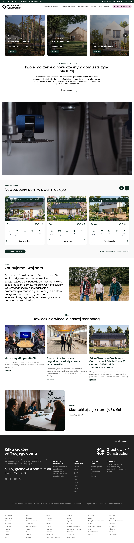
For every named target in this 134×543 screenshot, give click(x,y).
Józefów (49, 529)
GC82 (76, 479)
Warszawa (8, 515)
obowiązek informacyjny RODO (116, 470)
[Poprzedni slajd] (8, 35)
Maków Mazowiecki (94, 526)
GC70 (76, 482)
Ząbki (90, 518)
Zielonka (28, 537)
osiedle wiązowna (60, 474)
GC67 (76, 485)
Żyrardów (70, 521)
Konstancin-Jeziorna (74, 529)
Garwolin (112, 524)
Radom (28, 515)
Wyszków (8, 524)
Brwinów (7, 532)
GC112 (76, 470)
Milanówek (112, 529)
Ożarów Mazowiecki (53, 537)
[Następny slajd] (125, 35)
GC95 (76, 473)
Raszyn (28, 529)
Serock (7, 535)
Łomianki (49, 532)
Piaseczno (29, 518)
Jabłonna (70, 535)
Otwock (49, 518)
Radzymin (49, 535)
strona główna (96, 467)
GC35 (76, 489)
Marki (69, 518)
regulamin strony (113, 467)
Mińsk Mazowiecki (31, 521)
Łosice (48, 526)
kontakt (106, 7)
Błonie (28, 532)
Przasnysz (112, 526)
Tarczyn (112, 532)
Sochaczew (50, 521)
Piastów (90, 529)
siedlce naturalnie (60, 467)
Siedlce (69, 515)
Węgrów (7, 529)
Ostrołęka (91, 515)
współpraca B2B (83, 7)
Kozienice (8, 526)
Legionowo (8, 518)
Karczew (70, 532)
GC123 (76, 467)
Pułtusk (69, 524)
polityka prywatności (115, 464)
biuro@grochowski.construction (28, 469)
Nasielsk (28, 535)
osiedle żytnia (58, 476)
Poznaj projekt (24, 241)
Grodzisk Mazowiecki (116, 521)
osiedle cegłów (59, 469)
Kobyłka (111, 518)
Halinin (7, 537)
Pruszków (112, 515)
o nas (93, 469)
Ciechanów (29, 524)
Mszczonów (71, 537)
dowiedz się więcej (15, 251)
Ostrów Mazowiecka (74, 526)
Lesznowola (113, 535)
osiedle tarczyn (59, 471)
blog (100, 7)
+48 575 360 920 (17, 473)
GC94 (76, 476)
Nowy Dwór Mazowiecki (96, 521)
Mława (48, 524)
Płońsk (90, 524)
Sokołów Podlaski (31, 526)
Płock (48, 515)
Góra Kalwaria (93, 532)
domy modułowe (67, 90)
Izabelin (90, 535)
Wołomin (8, 521)
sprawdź (12, 52)
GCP (75, 492)
